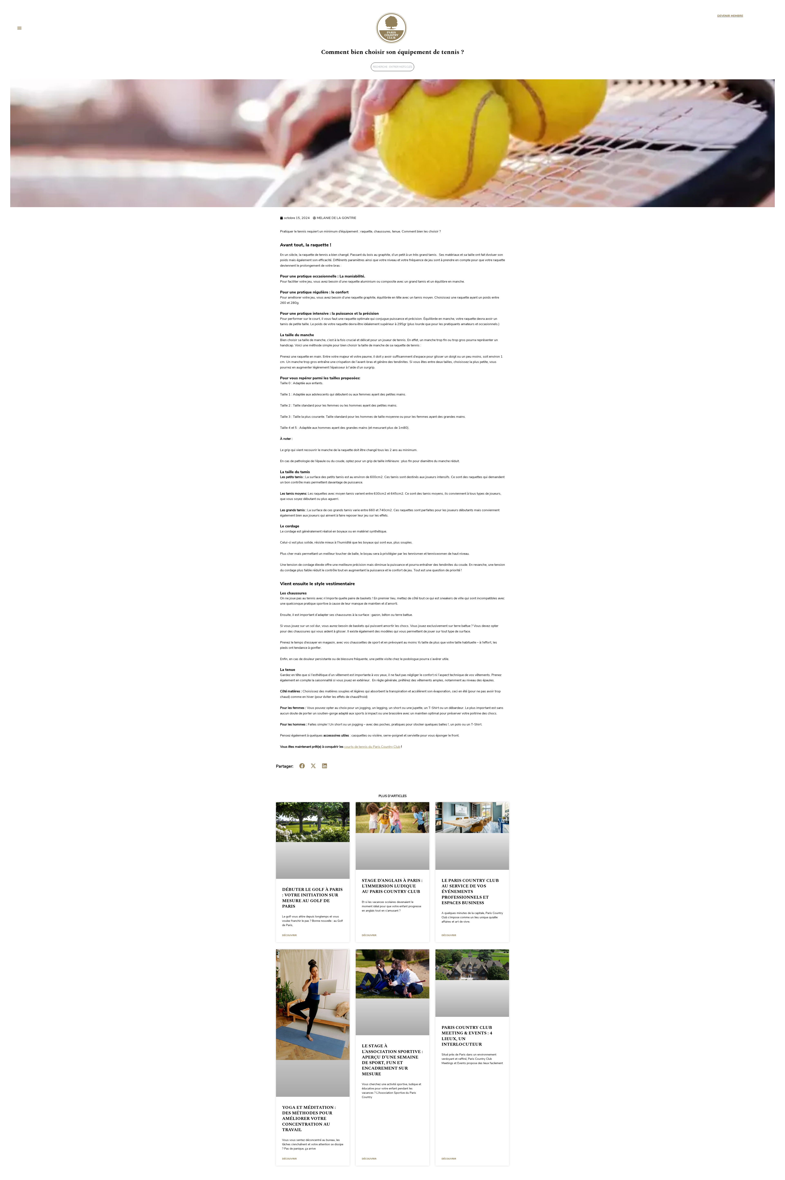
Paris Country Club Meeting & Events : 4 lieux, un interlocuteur (467, 1036)
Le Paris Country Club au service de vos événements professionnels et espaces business (470, 891)
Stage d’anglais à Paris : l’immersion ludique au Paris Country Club (392, 886)
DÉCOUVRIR (289, 935)
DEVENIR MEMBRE (730, 16)
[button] (19, 28)
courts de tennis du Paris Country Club (372, 746)
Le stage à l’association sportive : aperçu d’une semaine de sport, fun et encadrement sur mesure (392, 1060)
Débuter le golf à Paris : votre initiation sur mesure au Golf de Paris (312, 898)
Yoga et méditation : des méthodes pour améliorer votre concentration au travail (309, 1118)
